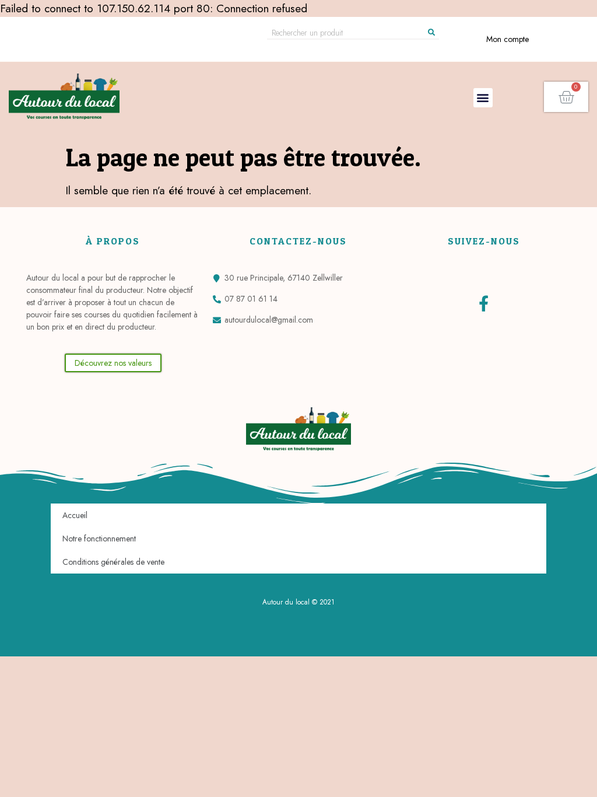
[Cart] (566, 97)
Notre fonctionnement (99, 538)
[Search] (431, 33)
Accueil (74, 515)
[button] (483, 97)
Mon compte (507, 39)
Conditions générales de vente (113, 562)
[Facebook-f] (483, 303)
